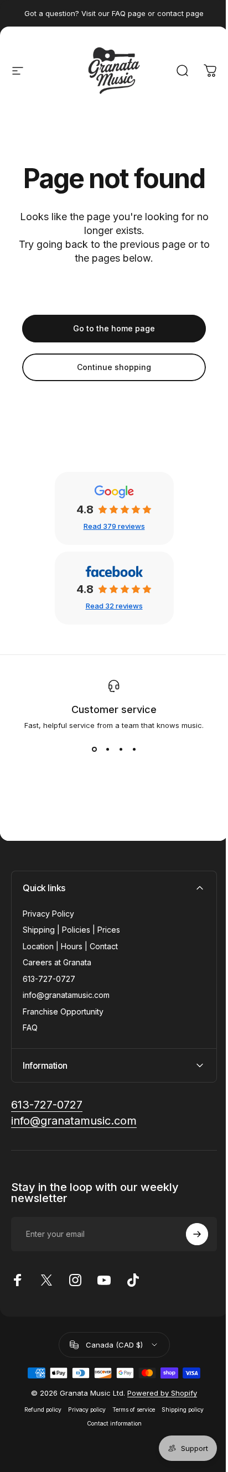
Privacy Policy (48, 913)
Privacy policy (83, 1409)
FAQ (30, 1027)
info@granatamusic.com (66, 995)
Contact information (109, 1423)
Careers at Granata (57, 962)
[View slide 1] (94, 749)
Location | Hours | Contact (70, 946)
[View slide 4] (134, 749)
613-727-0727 (49, 979)
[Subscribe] (189, 1234)
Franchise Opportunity (63, 1011)
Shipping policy (179, 1409)
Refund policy (39, 1409)
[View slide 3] (120, 749)
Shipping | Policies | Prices (71, 929)
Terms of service (129, 1409)
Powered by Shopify (158, 1392)
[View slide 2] (107, 749)
